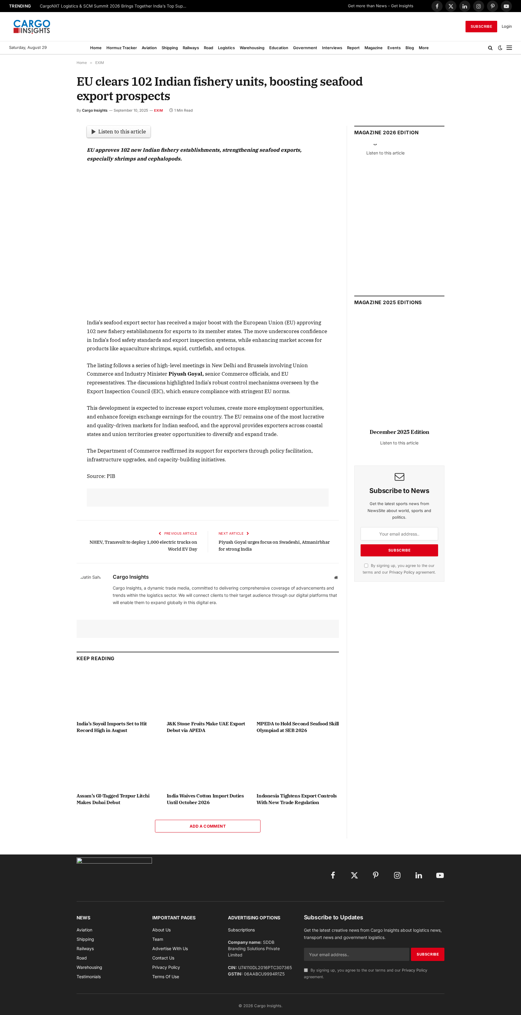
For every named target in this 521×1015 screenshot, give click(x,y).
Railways (191, 47)
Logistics (226, 47)
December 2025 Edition (399, 431)
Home (96, 47)
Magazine (374, 47)
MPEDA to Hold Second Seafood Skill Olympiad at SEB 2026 (298, 727)
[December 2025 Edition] (399, 373)
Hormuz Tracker (121, 47)
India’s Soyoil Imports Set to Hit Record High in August (112, 727)
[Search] (490, 47)
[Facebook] (55, 145)
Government (305, 47)
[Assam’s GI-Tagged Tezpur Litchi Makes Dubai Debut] (118, 765)
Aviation (149, 47)
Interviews (332, 47)
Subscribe (481, 26)
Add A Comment (208, 826)
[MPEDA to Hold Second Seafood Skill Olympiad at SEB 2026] (298, 693)
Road (208, 47)
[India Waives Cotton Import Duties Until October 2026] (208, 765)
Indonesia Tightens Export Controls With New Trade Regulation (296, 799)
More (424, 47)
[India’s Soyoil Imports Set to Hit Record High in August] (118, 693)
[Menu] (509, 47)
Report (353, 47)
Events (394, 47)
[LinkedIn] (55, 173)
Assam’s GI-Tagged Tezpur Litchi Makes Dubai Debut (113, 799)
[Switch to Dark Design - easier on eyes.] (500, 47)
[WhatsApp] (55, 228)
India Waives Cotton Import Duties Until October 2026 (205, 799)
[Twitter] (55, 159)
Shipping (170, 47)
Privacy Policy (402, 572)
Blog (410, 47)
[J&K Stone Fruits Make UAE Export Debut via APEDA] (208, 693)
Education (278, 47)
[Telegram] (55, 214)
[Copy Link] (55, 242)
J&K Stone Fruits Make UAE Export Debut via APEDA (206, 727)
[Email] (55, 200)
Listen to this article (122, 131)
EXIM (158, 110)
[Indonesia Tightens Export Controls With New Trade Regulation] (298, 765)
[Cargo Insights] (32, 26)
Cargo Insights (95, 110)
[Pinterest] (55, 186)
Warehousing (252, 47)
